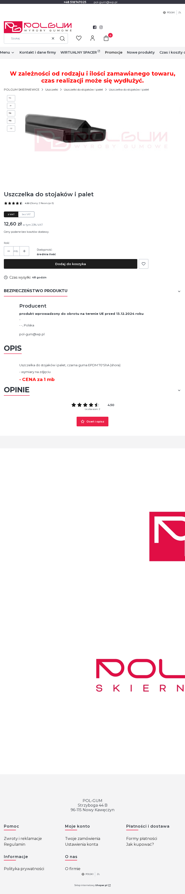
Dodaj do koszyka (70, 264)
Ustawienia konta (81, 844)
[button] (62, 38)
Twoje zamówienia (82, 838)
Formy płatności (141, 838)
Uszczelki (51, 89)
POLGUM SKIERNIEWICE (22, 89)
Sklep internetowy (90, 885)
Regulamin (14, 844)
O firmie (72, 868)
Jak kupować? (140, 844)
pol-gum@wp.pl (32, 334)
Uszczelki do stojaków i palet (83, 89)
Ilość (6, 243)
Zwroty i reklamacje (23, 838)
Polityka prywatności (24, 868)
